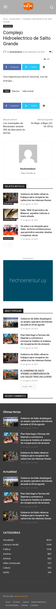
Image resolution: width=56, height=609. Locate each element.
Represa (15, 91)
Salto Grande (28, 91)
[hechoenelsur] (5, 51)
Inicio (5, 19)
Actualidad (8, 203)
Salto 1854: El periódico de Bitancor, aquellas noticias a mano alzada (35, 213)
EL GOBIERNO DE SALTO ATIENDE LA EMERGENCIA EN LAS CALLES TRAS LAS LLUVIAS (36, 374)
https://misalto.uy (28, 173)
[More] (44, 67)
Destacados (15, 19)
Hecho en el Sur (21, 596)
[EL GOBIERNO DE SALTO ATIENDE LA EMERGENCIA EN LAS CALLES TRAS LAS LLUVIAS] (10, 374)
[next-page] (10, 245)
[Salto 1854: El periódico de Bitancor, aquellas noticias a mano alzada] (10, 214)
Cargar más (27, 386)
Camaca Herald (10, 219)
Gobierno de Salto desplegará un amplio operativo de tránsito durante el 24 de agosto (36, 321)
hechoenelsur (16, 52)
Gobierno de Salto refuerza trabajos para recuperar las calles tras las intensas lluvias (36, 197)
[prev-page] (5, 245)
